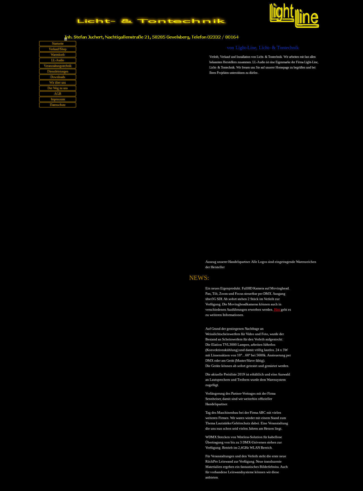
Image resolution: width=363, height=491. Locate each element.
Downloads (57, 77)
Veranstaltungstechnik (57, 66)
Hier (277, 309)
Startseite (58, 43)
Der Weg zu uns (58, 88)
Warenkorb (58, 55)
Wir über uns (57, 82)
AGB (57, 94)
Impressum (58, 99)
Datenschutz (57, 105)
